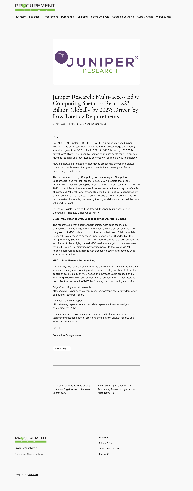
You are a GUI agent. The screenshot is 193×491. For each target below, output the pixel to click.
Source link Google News (67, 335)
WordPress (33, 474)
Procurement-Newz (81, 124)
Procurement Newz (26, 448)
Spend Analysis (100, 124)
